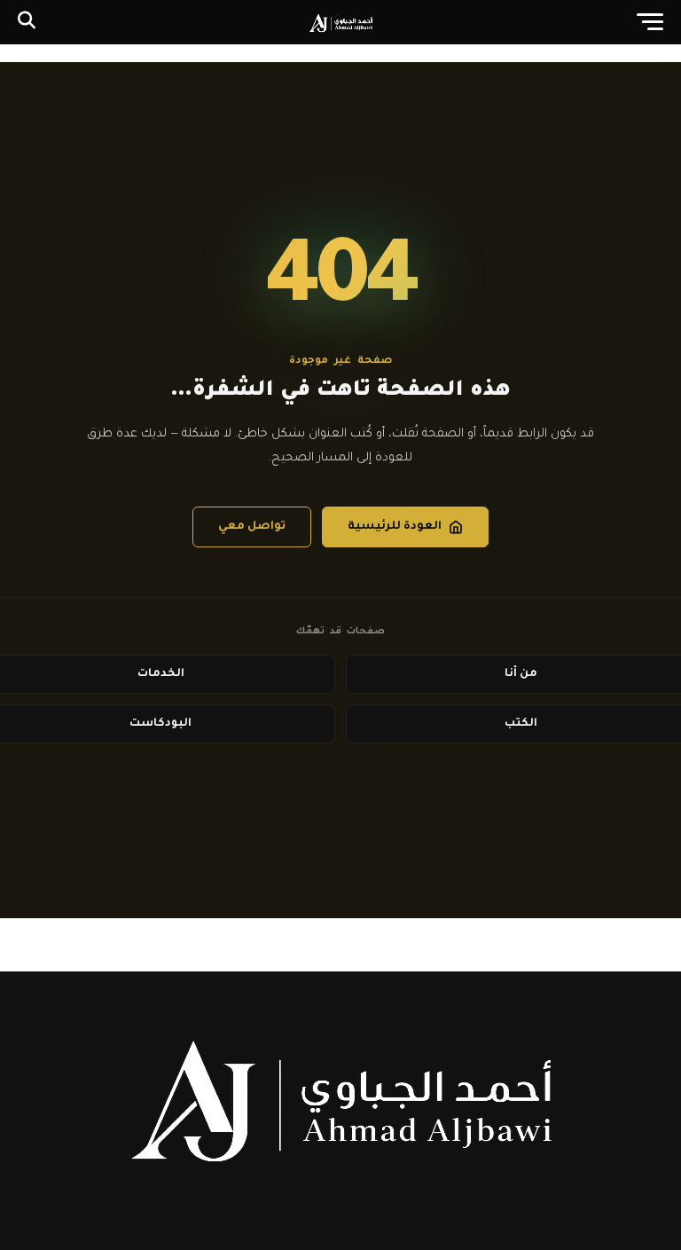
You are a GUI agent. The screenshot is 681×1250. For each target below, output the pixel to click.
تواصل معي (252, 527)
